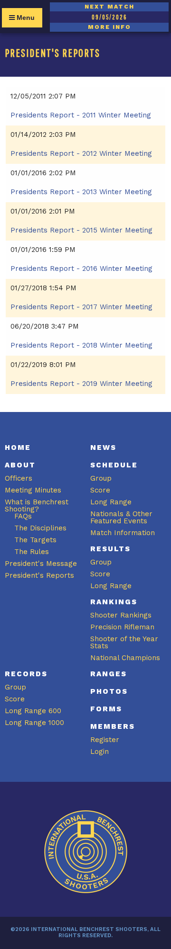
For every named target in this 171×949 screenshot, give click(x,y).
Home (18, 447)
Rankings (113, 602)
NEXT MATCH (109, 6)
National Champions (125, 658)
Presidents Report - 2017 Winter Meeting (81, 307)
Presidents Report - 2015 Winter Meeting (81, 230)
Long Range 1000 (34, 722)
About (20, 465)
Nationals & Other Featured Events (121, 517)
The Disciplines (40, 528)
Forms (106, 709)
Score (100, 490)
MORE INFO (109, 27)
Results (110, 549)
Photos (109, 691)
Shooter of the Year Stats (124, 642)
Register (104, 739)
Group (101, 478)
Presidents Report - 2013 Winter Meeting (81, 192)
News (103, 447)
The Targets (35, 540)
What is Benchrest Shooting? (36, 505)
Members (112, 726)
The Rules (31, 551)
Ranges (108, 674)
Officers (18, 478)
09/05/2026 (109, 17)
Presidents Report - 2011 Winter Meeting (80, 115)
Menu (25, 17)
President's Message (41, 563)
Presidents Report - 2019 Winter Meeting (81, 383)
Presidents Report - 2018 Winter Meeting (81, 345)
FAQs (23, 516)
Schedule (114, 465)
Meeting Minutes (33, 490)
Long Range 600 (33, 711)
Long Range (111, 502)
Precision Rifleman (122, 627)
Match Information (122, 532)
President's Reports (39, 575)
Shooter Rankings (121, 615)
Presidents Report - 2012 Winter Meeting (81, 153)
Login (99, 751)
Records (26, 674)
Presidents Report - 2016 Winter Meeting (81, 268)
